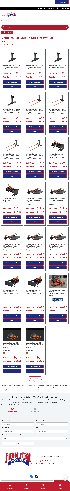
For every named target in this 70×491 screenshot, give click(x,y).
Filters (8, 32)
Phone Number (41, 428)
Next (18, 443)
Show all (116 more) (35, 381)
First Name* (6, 421)
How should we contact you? (11, 435)
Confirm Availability (12, 82)
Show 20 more (35, 378)
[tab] (12, 409)
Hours (52, 461)
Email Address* (7, 428)
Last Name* (40, 421)
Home (3, 21)
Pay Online (62, 2)
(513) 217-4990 (44, 461)
